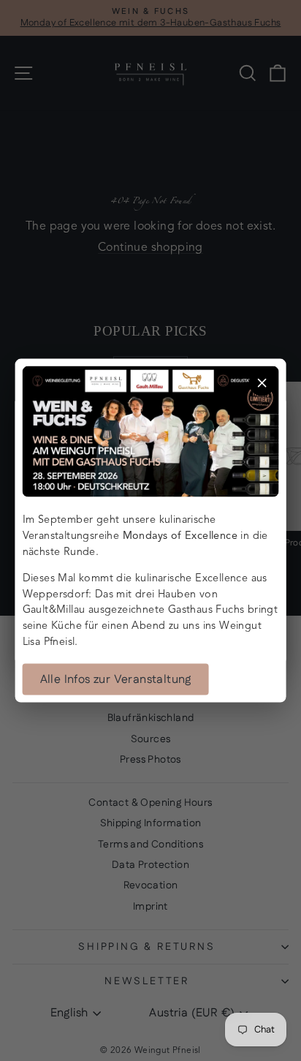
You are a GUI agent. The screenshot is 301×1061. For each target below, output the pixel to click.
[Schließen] (261, 382)
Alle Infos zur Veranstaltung (115, 679)
